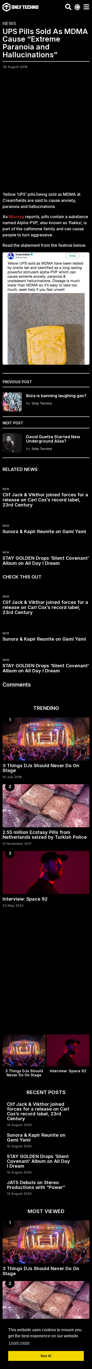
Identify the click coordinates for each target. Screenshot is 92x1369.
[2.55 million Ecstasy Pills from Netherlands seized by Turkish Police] (46, 805)
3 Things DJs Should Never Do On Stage (41, 768)
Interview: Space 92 (25, 899)
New (6, 488)
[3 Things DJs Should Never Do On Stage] (46, 739)
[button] (68, 7)
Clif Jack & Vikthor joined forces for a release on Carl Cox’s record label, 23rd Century (45, 499)
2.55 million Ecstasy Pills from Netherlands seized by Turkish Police (45, 835)
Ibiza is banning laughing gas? (56, 395)
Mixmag (16, 216)
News (9, 23)
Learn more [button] (19, 1343)
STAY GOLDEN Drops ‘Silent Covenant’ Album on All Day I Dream (46, 560)
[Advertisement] (46, 133)
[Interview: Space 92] (46, 872)
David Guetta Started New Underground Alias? (53, 439)
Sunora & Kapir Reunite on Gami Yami (44, 531)
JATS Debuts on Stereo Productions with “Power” (36, 1185)
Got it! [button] (46, 1356)
